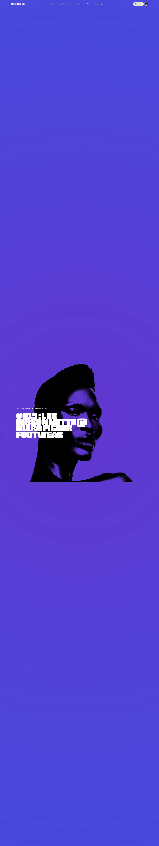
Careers (109, 4)
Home (17, 408)
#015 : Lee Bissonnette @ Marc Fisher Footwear (34, 408)
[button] (70, 4)
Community (98, 4)
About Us (52, 4)
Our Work (60, 4)
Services (68, 4)
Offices (88, 4)
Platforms (78, 4)
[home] (18, 4)
